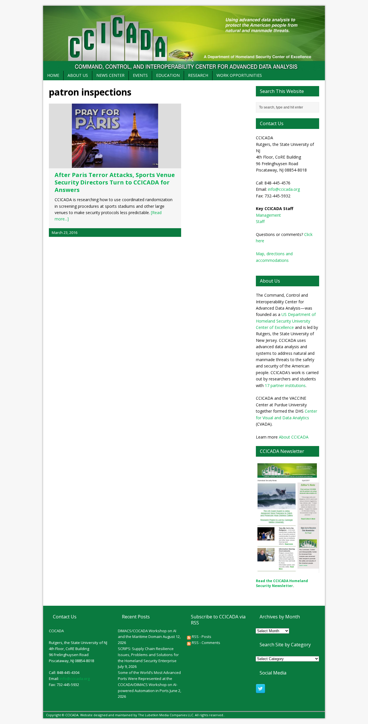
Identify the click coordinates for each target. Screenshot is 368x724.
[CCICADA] (184, 38)
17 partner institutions (285, 385)
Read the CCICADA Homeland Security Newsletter (282, 583)
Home (53, 75)
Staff (260, 221)
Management (268, 215)
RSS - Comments (205, 642)
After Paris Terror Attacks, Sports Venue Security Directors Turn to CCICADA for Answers (115, 182)
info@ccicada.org (284, 189)
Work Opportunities (239, 75)
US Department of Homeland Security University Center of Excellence (286, 321)
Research (198, 75)
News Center (110, 75)
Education (168, 75)
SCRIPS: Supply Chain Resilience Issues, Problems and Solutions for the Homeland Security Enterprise (148, 654)
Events (140, 75)
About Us (78, 75)
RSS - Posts (201, 636)
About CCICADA (293, 437)
